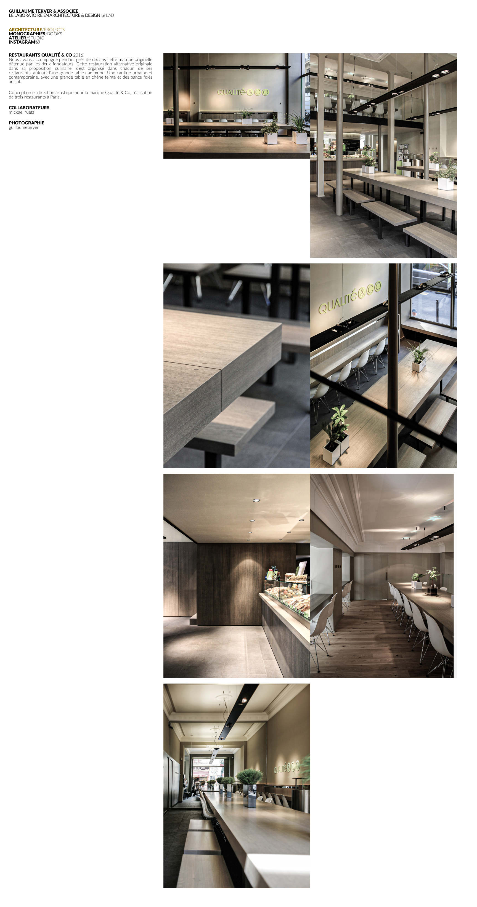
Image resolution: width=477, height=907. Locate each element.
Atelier (26, 38)
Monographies (35, 34)
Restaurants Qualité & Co (40, 55)
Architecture (37, 30)
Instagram (22, 42)
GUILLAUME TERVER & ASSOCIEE (43, 11)
